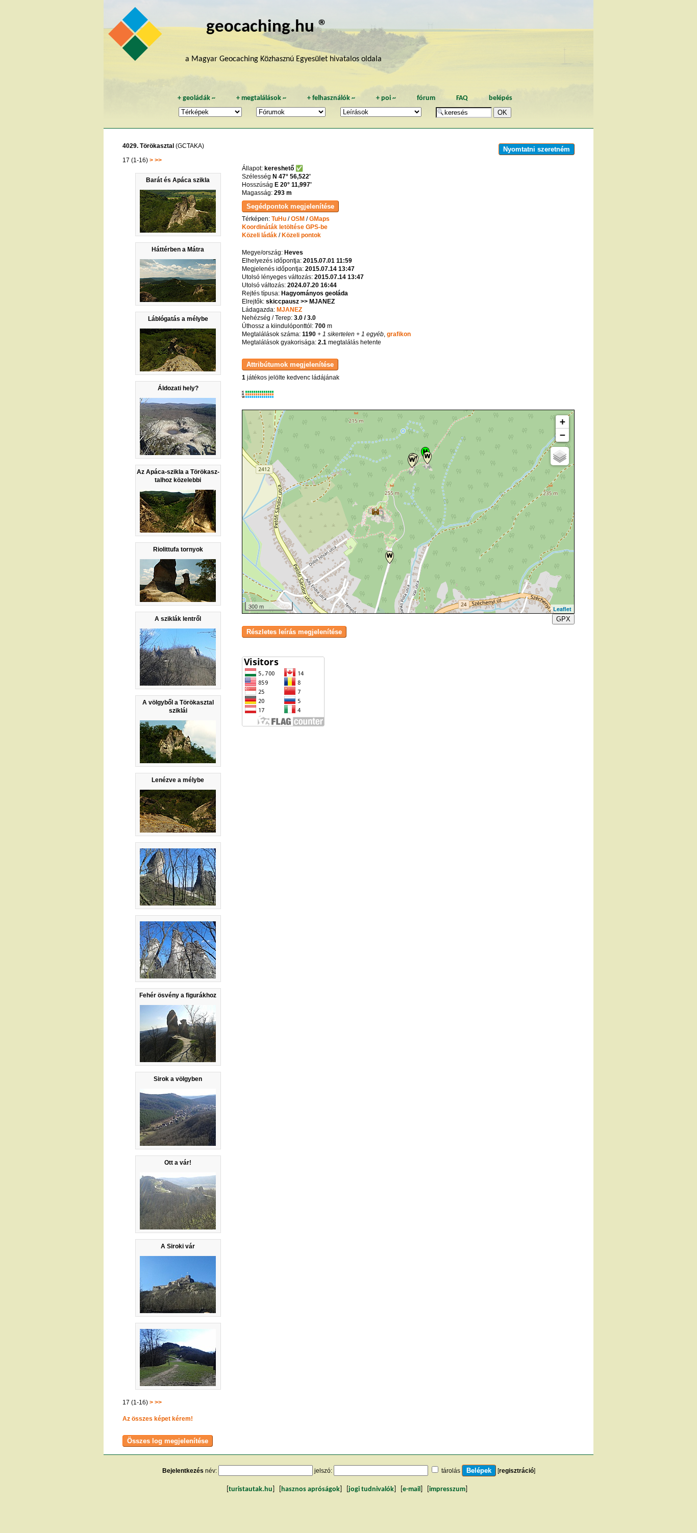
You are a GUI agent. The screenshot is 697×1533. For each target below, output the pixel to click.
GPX (563, 619)
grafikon (399, 334)
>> (158, 160)
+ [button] (562, 421)
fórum (426, 98)
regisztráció (516, 1470)
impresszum (447, 1489)
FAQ (462, 98)
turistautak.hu (250, 1489)
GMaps (319, 218)
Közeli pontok (301, 235)
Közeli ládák (259, 235)
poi (386, 98)
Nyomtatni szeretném (536, 149)
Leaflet (562, 609)
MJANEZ (289, 309)
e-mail (411, 1489)
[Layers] (560, 456)
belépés (500, 98)
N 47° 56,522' (291, 176)
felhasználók (331, 98)
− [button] (562, 435)
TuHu (278, 218)
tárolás (450, 1470)
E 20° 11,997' (293, 184)
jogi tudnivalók (371, 1489)
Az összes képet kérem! (157, 1418)
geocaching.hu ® (267, 27)
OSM (298, 218)
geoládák (196, 98)
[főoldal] (136, 36)
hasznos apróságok (310, 1489)
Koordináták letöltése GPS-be (285, 227)
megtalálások (261, 98)
